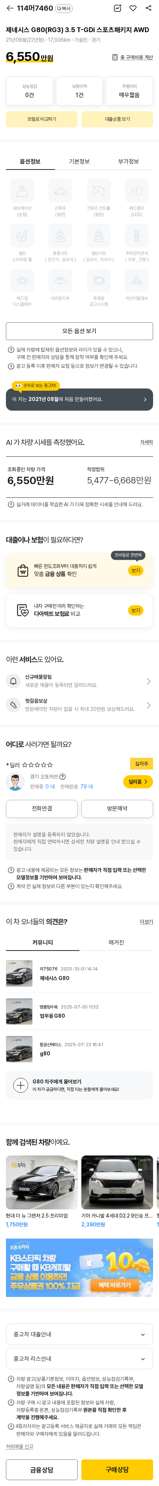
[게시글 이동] (79, 973)
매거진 (116, 942)
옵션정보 (30, 161)
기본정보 (79, 161)
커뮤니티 (43, 942)
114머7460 (44, 8)
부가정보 (128, 161)
